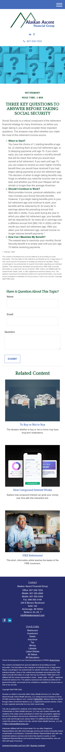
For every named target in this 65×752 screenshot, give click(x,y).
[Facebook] (34, 34)
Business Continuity (38, 745)
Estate (32, 636)
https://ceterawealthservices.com (16, 723)
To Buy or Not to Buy (32, 424)
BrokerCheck (55, 660)
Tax (32, 642)
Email (10, 314)
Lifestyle (32, 648)
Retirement (32, 630)
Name (10, 296)
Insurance (32, 639)
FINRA (36, 699)
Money (32, 645)
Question (10, 332)
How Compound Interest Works (32, 490)
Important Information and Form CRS (15, 745)
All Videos (32, 654)
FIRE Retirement (33, 555)
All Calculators (32, 657)
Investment (32, 633)
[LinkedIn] (30, 34)
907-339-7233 (34, 41)
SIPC (41, 699)
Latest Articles (32, 651)
